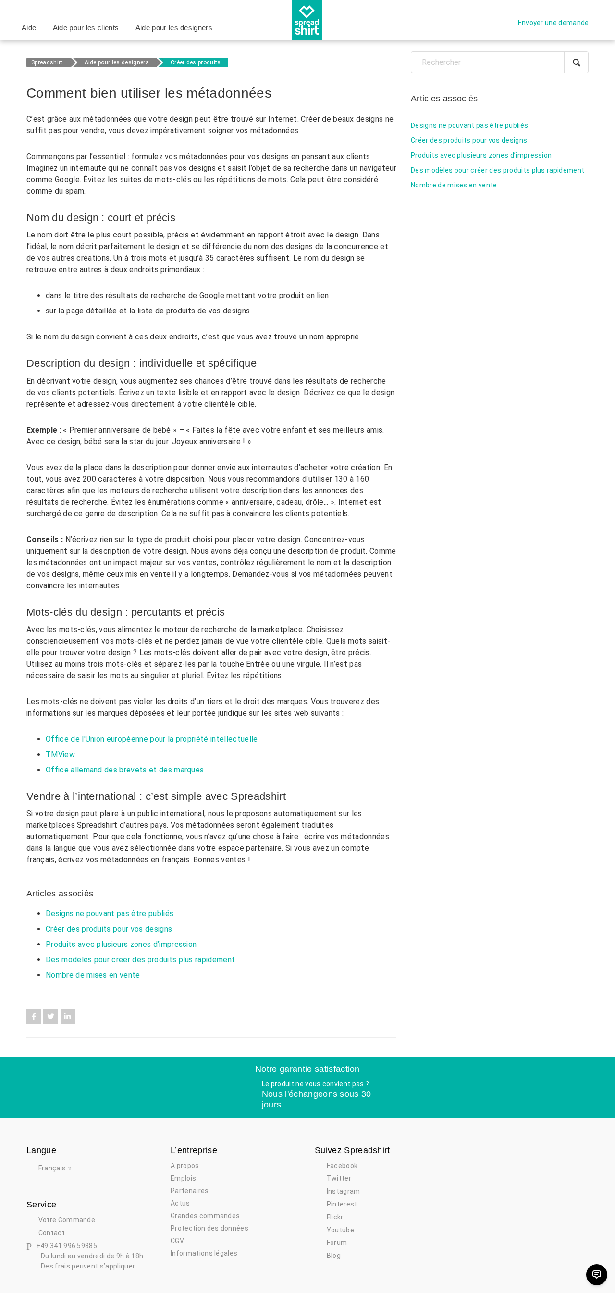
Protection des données (209, 1228)
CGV (177, 1240)
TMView (60, 754)
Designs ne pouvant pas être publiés (109, 913)
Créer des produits (196, 62)
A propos (185, 1165)
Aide (29, 28)
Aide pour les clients (86, 28)
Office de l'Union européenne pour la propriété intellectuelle (152, 739)
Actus (180, 1203)
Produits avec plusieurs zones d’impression (121, 944)
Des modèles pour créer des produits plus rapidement (140, 959)
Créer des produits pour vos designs (109, 928)
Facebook (33, 1016)
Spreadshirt (47, 62)
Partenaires (190, 1190)
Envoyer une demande (553, 22)
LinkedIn (68, 1016)
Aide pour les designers (173, 28)
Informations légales (204, 1253)
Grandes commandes (205, 1215)
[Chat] (596, 1274)
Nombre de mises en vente (93, 975)
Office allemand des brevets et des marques (125, 769)
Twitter (50, 1016)
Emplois (183, 1178)
